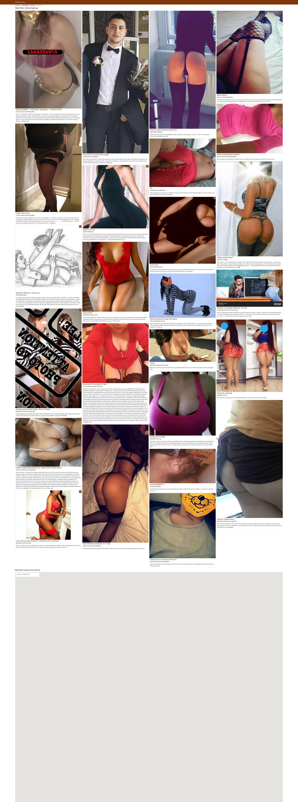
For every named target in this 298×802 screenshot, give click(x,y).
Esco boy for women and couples (96, 155)
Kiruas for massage (224, 393)
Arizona (32, 5)
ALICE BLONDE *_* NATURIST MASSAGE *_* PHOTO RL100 (38, 110)
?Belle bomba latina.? (225, 258)
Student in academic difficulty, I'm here (232, 308)
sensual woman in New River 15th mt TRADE (33, 409)
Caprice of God (89, 230)
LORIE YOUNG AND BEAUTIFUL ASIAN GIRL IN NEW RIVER (39, 468)
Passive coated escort (225, 519)
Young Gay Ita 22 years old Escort (163, 559)
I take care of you (23, 213)
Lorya (152, 363)
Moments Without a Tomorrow (28, 293)
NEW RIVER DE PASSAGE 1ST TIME (96, 544)
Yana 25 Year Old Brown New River (163, 130)
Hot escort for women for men (94, 384)
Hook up (17, 5)
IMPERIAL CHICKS (20, 2)
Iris (151, 188)
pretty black (87, 313)
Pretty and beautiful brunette (228, 154)
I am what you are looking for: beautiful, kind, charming (37, 541)
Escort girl (154, 265)
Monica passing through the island (163, 319)
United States (25, 5)
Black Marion (222, 95)
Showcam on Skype (157, 437)
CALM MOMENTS (157, 484)
